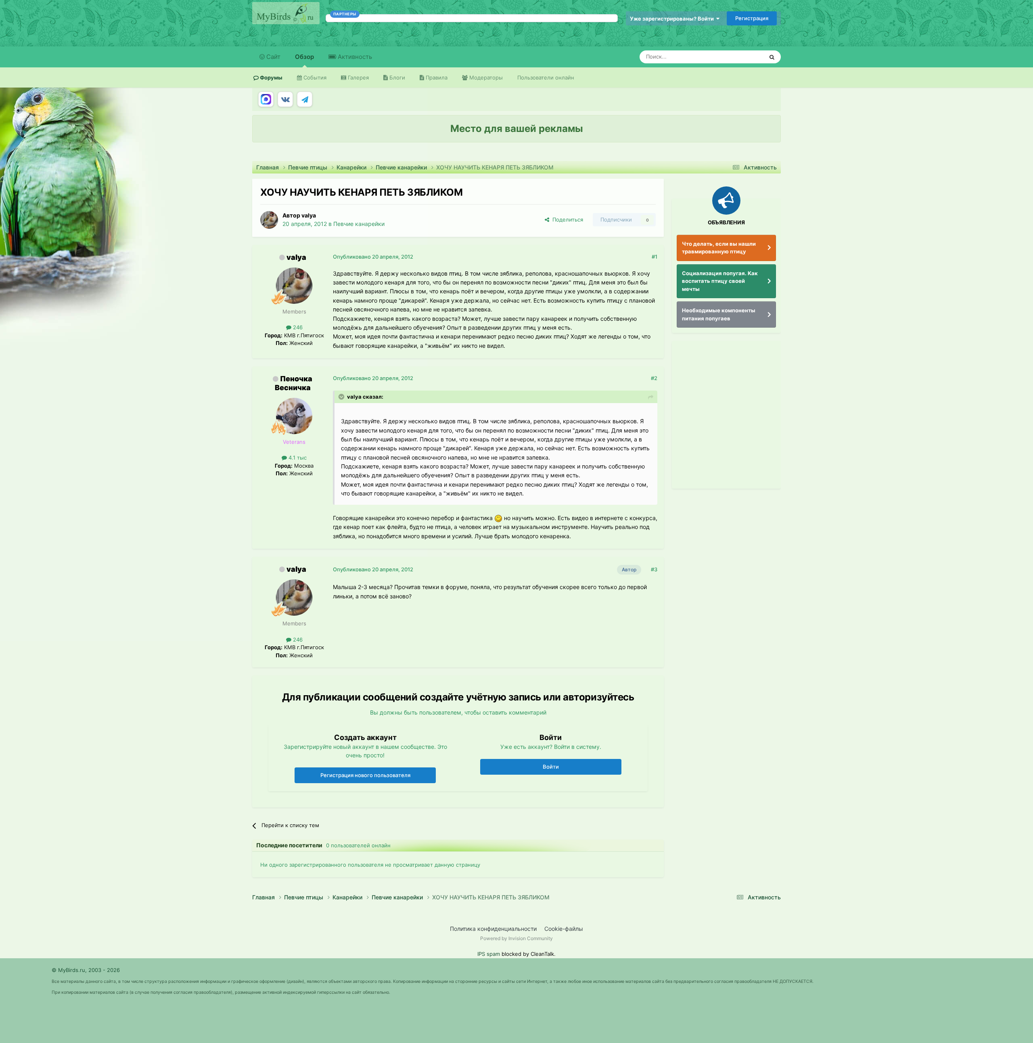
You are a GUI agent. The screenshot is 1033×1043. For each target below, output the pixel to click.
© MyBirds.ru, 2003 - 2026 (86, 970)
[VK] (285, 99)
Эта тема (741, 57)
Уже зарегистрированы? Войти (673, 18)
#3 (654, 569)
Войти (551, 766)
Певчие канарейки (359, 223)
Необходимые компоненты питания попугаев (718, 314)
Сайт (272, 57)
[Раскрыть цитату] (342, 396)
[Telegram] (304, 99)
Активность (354, 57)
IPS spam (488, 954)
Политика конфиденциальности (493, 928)
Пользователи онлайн (545, 77)
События (314, 77)
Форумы (270, 77)
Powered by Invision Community (516, 938)
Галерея (357, 77)
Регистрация (751, 18)
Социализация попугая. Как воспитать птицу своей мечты (720, 281)
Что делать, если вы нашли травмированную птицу (719, 247)
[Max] (266, 99)
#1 (654, 256)
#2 (654, 378)
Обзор (304, 57)
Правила (435, 77)
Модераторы (485, 77)
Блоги (396, 77)
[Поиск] (772, 56)
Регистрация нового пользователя (365, 775)
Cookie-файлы (563, 928)
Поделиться (566, 219)
